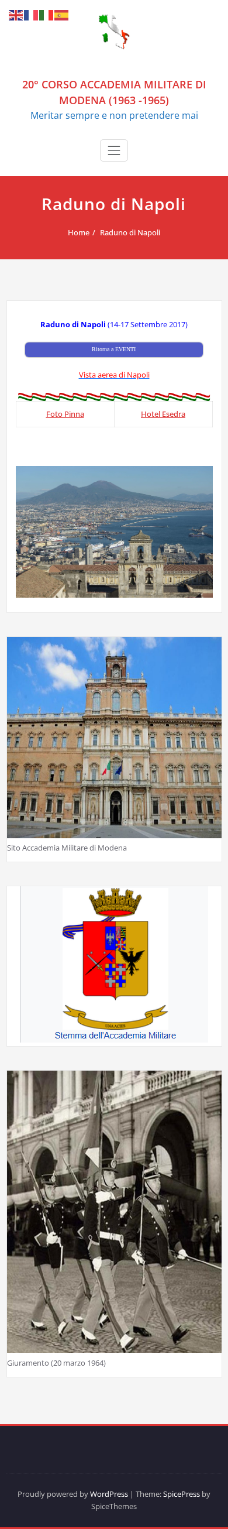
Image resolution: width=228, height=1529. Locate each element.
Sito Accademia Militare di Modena (67, 847)
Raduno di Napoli (130, 232)
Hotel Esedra (163, 414)
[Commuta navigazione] (114, 150)
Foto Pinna (65, 414)
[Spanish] (62, 14)
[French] (31, 14)
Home (78, 232)
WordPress (109, 1494)
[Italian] (46, 14)
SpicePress (181, 1494)
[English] (16, 14)
